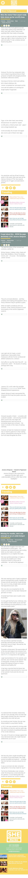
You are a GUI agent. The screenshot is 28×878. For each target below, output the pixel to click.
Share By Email (9, 26)
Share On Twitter (7, 26)
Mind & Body (10, 539)
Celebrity (3, 21)
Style (16, 21)
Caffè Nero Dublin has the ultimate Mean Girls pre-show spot (17, 862)
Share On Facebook (4, 26)
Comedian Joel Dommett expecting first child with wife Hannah (16, 225)
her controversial (12, 388)
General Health (18, 539)
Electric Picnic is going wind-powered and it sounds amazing (17, 855)
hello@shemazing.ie (14, 851)
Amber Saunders (6, 22)
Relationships (10, 21)
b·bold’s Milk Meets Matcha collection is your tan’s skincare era (18, 869)
